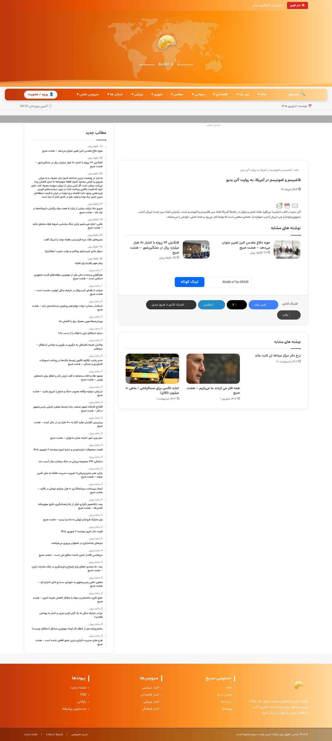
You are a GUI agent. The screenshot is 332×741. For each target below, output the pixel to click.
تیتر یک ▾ (242, 94)
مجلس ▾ (177, 94)
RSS (83, 694)
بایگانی (82, 702)
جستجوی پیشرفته (74, 709)
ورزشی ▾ (137, 94)
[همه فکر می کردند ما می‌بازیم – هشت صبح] (213, 369)
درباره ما (226, 702)
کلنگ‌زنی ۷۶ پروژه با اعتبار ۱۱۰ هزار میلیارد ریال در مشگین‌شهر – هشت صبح (154, 247)
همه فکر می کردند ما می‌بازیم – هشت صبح (213, 391)
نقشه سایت (78, 687)
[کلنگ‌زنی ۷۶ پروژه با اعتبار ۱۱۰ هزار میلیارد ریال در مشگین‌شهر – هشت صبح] (196, 249)
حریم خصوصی (79, 734)
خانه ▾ (262, 94)
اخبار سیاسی (150, 687)
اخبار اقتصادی (149, 694)
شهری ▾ (156, 94)
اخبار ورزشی (151, 702)
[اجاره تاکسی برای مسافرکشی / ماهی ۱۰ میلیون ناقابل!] (152, 369)
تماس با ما (225, 694)
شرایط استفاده (54, 734)
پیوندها (227, 709)
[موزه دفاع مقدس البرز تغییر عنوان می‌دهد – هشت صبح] (287, 249)
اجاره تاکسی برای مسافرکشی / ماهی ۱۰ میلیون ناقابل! (152, 391)
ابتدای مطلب (213, 125)
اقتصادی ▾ (220, 94)
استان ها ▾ (115, 94)
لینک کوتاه (189, 282)
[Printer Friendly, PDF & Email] (287, 205)
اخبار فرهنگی (150, 709)
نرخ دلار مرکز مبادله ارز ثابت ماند (278, 355)
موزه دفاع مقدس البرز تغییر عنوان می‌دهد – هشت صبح (246, 245)
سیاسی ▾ (198, 94)
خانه (296, 170)
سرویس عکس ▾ (88, 94)
